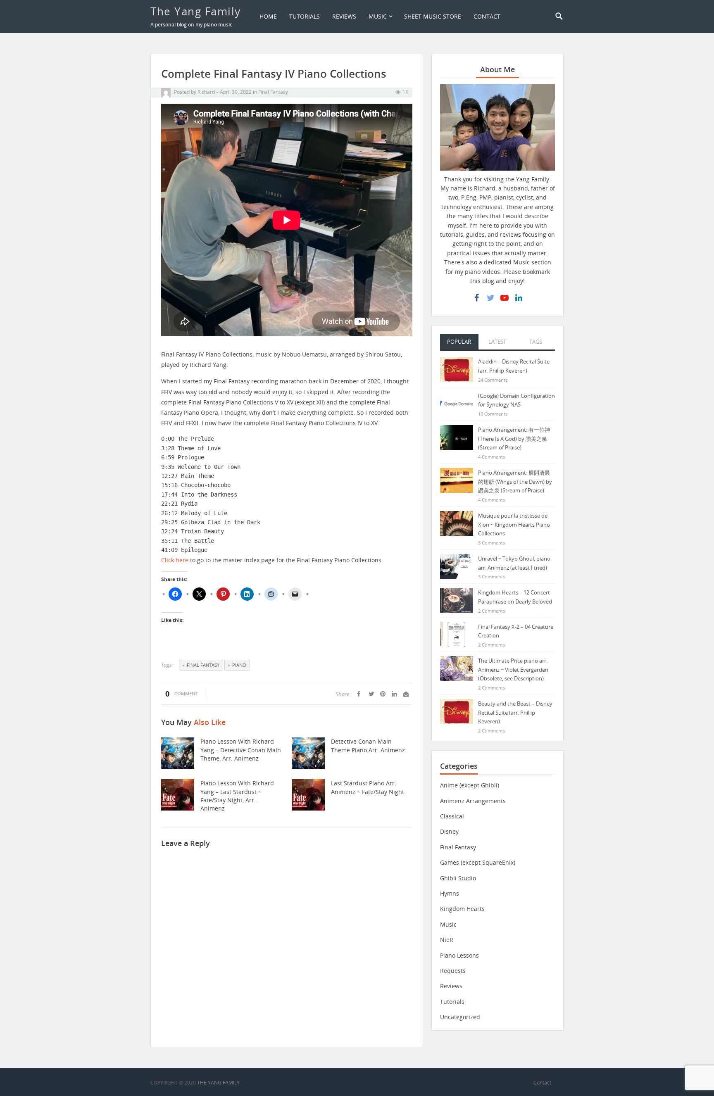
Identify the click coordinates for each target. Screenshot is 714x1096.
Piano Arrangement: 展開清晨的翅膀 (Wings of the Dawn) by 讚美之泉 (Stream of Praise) (515, 481)
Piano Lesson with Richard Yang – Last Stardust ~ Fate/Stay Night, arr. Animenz (237, 795)
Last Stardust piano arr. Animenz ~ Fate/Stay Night (367, 787)
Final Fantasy (273, 91)
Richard (206, 91)
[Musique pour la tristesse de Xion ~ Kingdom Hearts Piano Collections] (456, 523)
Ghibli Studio (458, 878)
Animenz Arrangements (473, 801)
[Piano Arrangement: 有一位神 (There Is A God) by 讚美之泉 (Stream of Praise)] (456, 437)
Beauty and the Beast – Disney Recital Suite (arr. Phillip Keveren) (515, 712)
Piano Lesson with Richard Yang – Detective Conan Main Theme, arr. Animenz (240, 749)
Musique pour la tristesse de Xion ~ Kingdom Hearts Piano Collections (514, 524)
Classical (452, 816)
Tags (535, 341)
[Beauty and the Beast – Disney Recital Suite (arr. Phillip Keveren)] (456, 711)
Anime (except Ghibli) (469, 785)
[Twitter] (490, 298)
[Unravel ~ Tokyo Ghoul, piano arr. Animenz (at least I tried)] (456, 566)
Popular (459, 341)
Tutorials (304, 16)
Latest (497, 341)
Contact (487, 16)
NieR (446, 940)
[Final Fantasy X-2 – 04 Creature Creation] (456, 634)
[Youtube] (504, 298)
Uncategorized (460, 1017)
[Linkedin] (518, 298)
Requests (453, 971)
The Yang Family (195, 11)
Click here (174, 560)
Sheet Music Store (432, 16)
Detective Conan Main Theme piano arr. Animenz (368, 745)
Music (378, 16)
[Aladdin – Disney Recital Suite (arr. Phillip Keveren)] (456, 369)
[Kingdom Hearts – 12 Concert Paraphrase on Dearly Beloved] (456, 600)
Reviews (344, 16)
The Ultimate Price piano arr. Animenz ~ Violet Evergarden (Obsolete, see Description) (513, 669)
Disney (449, 831)
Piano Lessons (459, 955)
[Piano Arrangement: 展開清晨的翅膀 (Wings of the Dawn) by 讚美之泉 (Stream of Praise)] (456, 480)
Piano (239, 665)
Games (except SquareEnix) (477, 862)
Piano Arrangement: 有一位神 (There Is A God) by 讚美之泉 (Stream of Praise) (514, 438)
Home (268, 16)
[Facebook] (476, 298)
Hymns (449, 893)
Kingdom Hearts (462, 909)
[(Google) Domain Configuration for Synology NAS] (456, 403)
